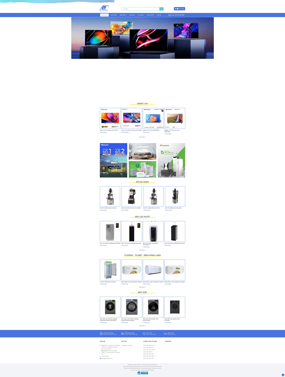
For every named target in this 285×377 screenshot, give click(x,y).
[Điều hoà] (142, 151)
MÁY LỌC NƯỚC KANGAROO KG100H (131, 243)
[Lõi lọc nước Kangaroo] (142, 38)
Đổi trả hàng (171, 333)
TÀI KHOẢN (140, 15)
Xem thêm (142, 137)
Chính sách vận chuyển (149, 349)
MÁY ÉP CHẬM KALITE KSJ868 (173, 208)
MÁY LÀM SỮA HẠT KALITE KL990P (131, 208)
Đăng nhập (176, 1)
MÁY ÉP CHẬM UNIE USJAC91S (108, 208)
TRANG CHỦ (104, 15)
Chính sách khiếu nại (148, 347)
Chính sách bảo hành (148, 353)
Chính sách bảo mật (148, 358)
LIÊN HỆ (159, 15)
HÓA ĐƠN (132, 15)
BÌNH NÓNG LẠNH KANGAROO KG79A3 (153, 281)
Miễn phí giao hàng (129, 333)
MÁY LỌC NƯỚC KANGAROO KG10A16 (174, 243)
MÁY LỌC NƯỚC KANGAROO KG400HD (110, 243)
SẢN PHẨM (123, 15)
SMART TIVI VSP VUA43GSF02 (151, 130)
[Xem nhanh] (112, 110)
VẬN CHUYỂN (150, 15)
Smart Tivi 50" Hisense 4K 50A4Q (109, 130)
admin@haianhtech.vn (106, 358)
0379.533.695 (179, 15)
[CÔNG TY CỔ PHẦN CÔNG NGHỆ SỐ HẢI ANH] (104, 8)
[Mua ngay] (108, 110)
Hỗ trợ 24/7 (149, 333)
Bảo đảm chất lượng (109, 333)
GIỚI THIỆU (114, 15)
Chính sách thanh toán (148, 345)
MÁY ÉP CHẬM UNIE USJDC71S (151, 208)
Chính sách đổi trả (147, 351)
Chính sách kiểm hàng (148, 356)
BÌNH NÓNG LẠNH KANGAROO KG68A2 (174, 281)
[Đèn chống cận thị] (142, 169)
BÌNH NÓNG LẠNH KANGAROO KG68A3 (131, 281)
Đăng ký (183, 1)
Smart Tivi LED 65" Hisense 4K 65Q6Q (131, 130)
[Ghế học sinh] (171, 160)
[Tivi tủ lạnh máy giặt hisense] (113, 160)
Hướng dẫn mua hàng (127, 345)
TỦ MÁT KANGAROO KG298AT (108, 281)
